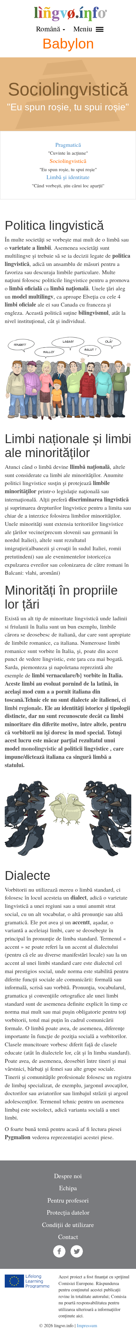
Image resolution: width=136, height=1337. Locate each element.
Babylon (68, 44)
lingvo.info (70, 13)
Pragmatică (68, 144)
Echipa (68, 1188)
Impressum (87, 1325)
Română (49, 28)
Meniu (83, 28)
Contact (68, 1236)
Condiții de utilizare (68, 1224)
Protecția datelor (68, 1212)
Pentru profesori (68, 1200)
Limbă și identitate (68, 177)
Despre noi (68, 1176)
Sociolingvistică (68, 161)
